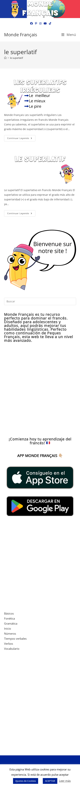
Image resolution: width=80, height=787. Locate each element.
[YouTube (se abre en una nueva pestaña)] (45, 23)
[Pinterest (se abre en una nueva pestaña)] (36, 23)
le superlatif (16, 58)
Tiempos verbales (15, 638)
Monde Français (20, 34)
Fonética (9, 618)
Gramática (10, 623)
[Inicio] (5, 58)
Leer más (65, 781)
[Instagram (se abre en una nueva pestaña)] (40, 23)
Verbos (8, 643)
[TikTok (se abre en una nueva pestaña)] (49, 23)
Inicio (7, 628)
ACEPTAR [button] (50, 781)
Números (10, 633)
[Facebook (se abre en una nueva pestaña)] (31, 23)
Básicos (9, 613)
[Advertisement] (40, 390)
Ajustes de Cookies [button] (25, 781)
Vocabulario (11, 648)
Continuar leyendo (21, 138)
